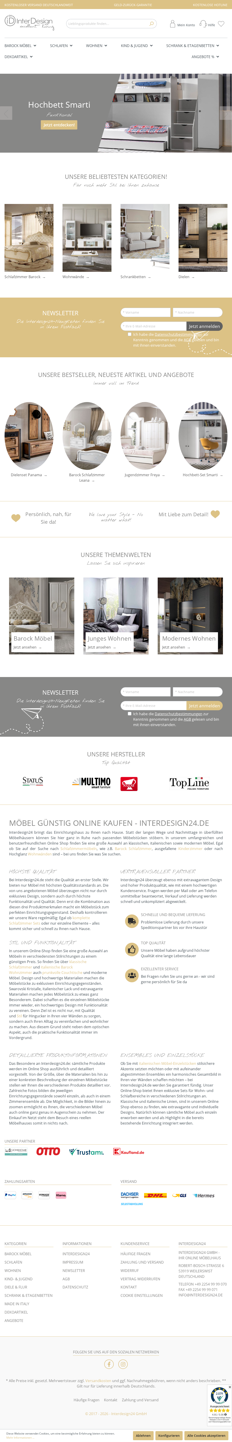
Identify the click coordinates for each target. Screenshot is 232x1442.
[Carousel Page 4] (124, 150)
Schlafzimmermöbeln (78, 848)
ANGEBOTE (14, 1320)
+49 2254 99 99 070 (211, 1284)
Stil (19, 1015)
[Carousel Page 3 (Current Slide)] (119, 150)
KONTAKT (129, 1287)
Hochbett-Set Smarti (200, 474)
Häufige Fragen (86, 1399)
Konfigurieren (169, 1435)
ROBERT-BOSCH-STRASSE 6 (201, 1265)
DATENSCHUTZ (75, 1287)
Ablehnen (143, 1435)
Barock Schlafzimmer (133, 848)
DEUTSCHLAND (192, 1276)
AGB (187, 339)
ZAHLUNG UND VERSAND (142, 1262)
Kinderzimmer (190, 848)
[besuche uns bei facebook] (109, 1364)
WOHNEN (13, 1270)
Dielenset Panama (26, 474)
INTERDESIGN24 (76, 1253)
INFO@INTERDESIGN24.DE (201, 1295)
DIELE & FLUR (16, 1287)
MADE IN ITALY (17, 1303)
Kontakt (110, 1399)
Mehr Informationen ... (20, 1438)
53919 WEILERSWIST (196, 1271)
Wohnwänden (40, 854)
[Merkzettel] (222, 24)
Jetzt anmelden (204, 326)
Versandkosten (98, 1380)
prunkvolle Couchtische (62, 972)
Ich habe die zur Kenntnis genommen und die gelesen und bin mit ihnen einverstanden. (176, 340)
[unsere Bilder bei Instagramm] (123, 1364)
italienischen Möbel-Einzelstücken (167, 1063)
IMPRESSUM (73, 1262)
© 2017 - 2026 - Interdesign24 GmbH (116, 1413)
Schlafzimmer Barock (22, 276)
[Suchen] (151, 23)
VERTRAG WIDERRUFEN (140, 1278)
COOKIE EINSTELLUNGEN (142, 1295)
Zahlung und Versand (140, 1399)
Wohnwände (73, 276)
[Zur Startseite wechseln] (29, 22)
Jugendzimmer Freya (142, 474)
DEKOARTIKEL (16, 1312)
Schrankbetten (133, 276)
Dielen (184, 276)
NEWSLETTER (74, 1270)
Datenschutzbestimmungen (178, 334)
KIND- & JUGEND (19, 1278)
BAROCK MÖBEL (18, 1253)
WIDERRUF (130, 1270)
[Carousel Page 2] (113, 150)
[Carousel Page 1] (107, 150)
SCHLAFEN (13, 1262)
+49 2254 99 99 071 (202, 1289)
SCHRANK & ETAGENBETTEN (29, 1295)
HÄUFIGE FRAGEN (135, 1253)
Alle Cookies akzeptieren (206, 1435)
